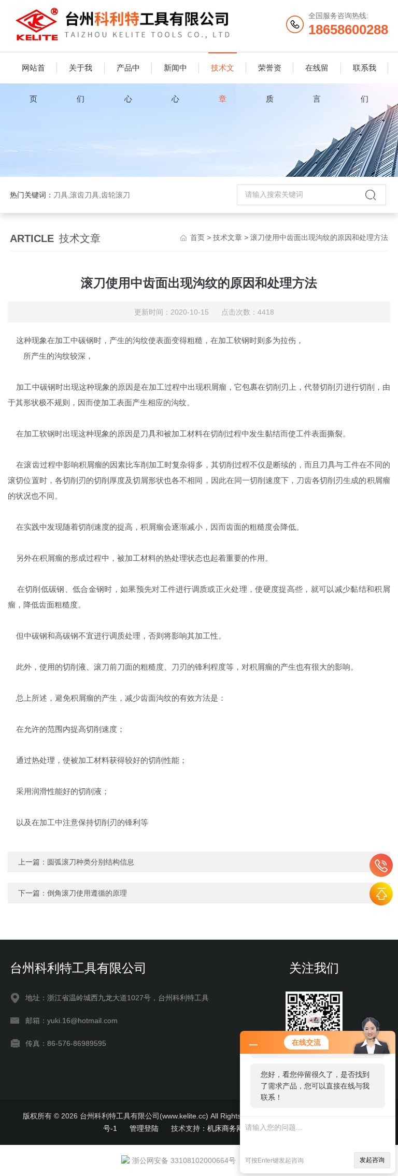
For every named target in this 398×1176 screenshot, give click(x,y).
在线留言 (317, 73)
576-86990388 (381, 865)
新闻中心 (175, 73)
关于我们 (80, 73)
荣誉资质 (269, 73)
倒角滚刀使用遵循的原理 (87, 893)
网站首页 (33, 73)
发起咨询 (372, 1160)
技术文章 (222, 73)
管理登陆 (144, 1128)
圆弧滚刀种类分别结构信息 (90, 862)
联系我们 (364, 73)
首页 (197, 237)
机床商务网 (225, 1128)
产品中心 (128, 73)
